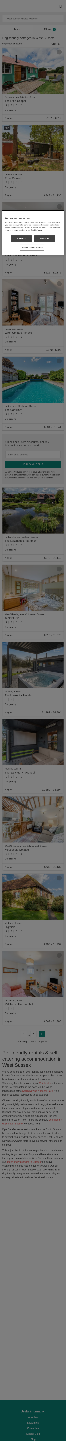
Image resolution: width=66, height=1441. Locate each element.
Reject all (21, 238)
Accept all (44, 238)
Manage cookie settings (32, 247)
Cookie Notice (36, 230)
